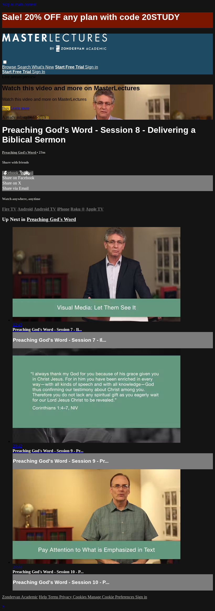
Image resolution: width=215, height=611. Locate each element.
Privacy (66, 597)
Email (28, 173)
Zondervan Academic (20, 597)
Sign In (38, 72)
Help (43, 597)
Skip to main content (19, 4)
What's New (43, 67)
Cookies (80, 597)
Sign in (91, 67)
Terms (53, 597)
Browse (9, 67)
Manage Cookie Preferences (111, 597)
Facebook (10, 173)
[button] (5, 62)
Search (24, 67)
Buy (6, 108)
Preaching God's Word (19, 152)
